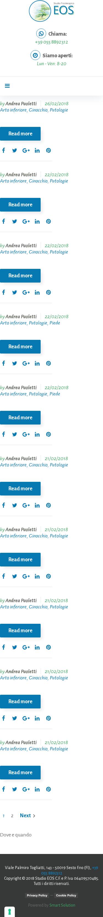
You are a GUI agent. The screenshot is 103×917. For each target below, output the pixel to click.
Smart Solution (62, 905)
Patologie (59, 110)
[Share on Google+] (26, 150)
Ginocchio (38, 110)
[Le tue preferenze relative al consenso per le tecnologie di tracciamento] (9, 912)
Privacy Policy (37, 895)
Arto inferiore (13, 110)
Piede (54, 323)
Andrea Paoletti (21, 103)
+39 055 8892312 (51, 42)
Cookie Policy (66, 895)
